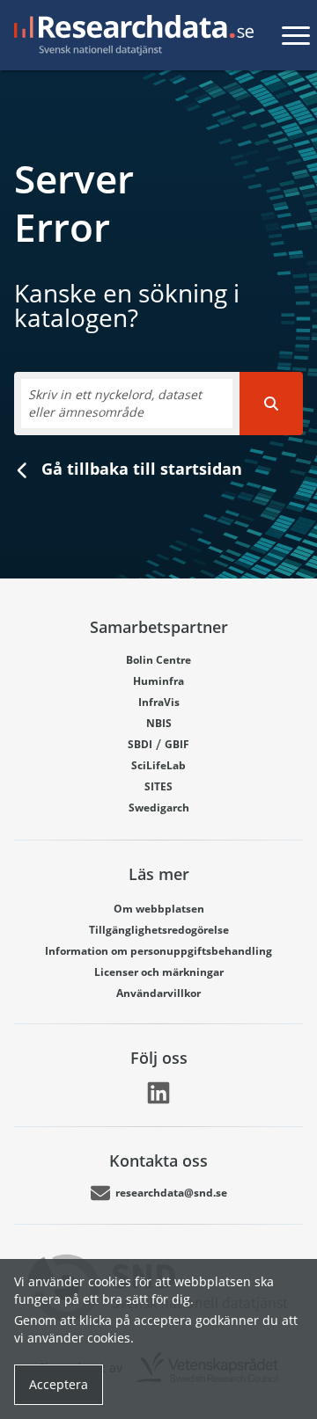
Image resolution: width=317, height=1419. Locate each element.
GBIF (177, 744)
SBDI (140, 744)
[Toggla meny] (296, 35)
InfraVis (159, 702)
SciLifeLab (158, 765)
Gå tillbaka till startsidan (139, 468)
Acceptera (58, 1384)
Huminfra (158, 680)
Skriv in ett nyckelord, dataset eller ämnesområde (115, 403)
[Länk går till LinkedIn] (158, 1093)
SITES (158, 786)
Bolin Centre (158, 659)
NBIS (159, 723)
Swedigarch (159, 807)
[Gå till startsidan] (130, 35)
